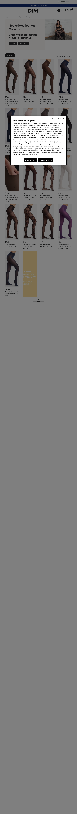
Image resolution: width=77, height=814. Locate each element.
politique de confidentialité (30, 154)
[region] (38, 140)
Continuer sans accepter (58, 118)
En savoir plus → (30, 160)
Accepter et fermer (46, 160)
